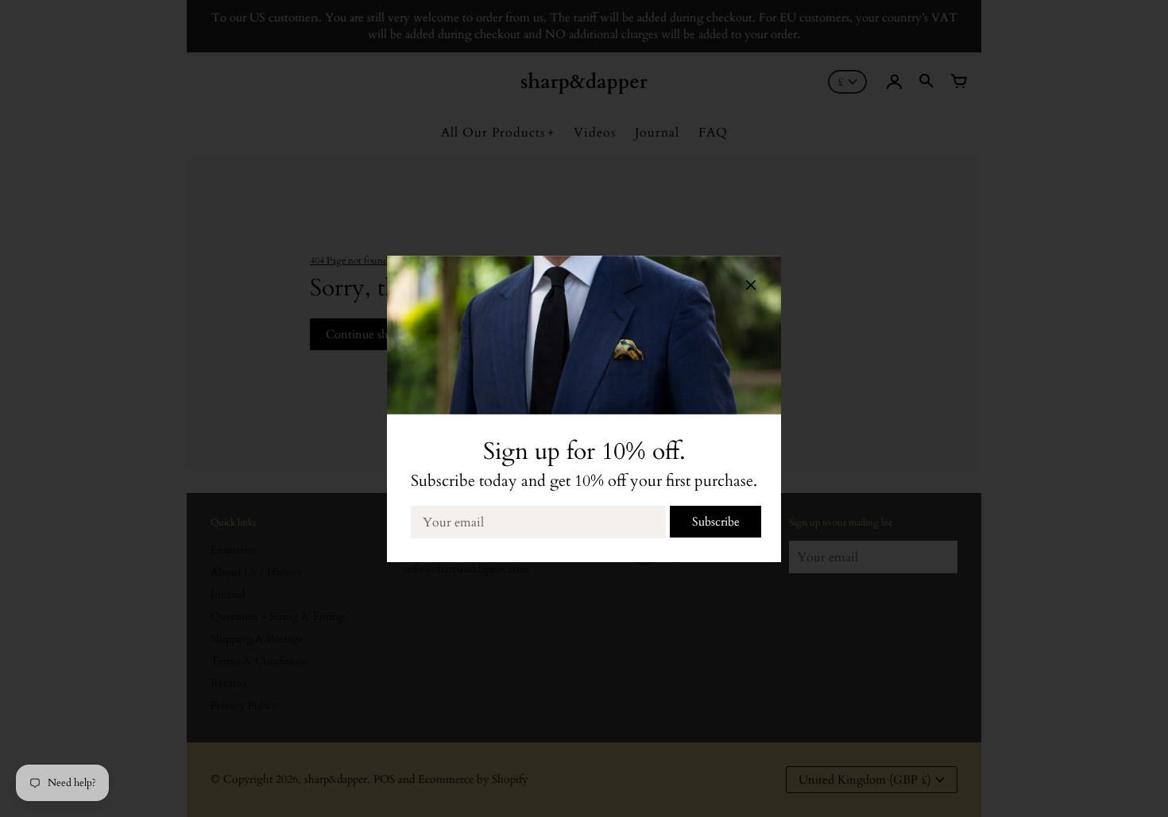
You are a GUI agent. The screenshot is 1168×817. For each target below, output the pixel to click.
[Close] (751, 288)
